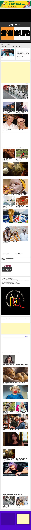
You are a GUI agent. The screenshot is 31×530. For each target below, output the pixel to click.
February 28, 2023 (22, 52)
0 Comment (26, 52)
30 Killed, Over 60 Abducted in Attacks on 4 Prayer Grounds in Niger (9, 281)
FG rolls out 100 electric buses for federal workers (7, 279)
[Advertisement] (15, 15)
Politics (2, 57)
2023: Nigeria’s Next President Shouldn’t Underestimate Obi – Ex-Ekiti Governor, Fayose (23, 50)
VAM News (18, 52)
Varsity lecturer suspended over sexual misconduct (7, 282)
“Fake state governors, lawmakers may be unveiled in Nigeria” (8, 283)
